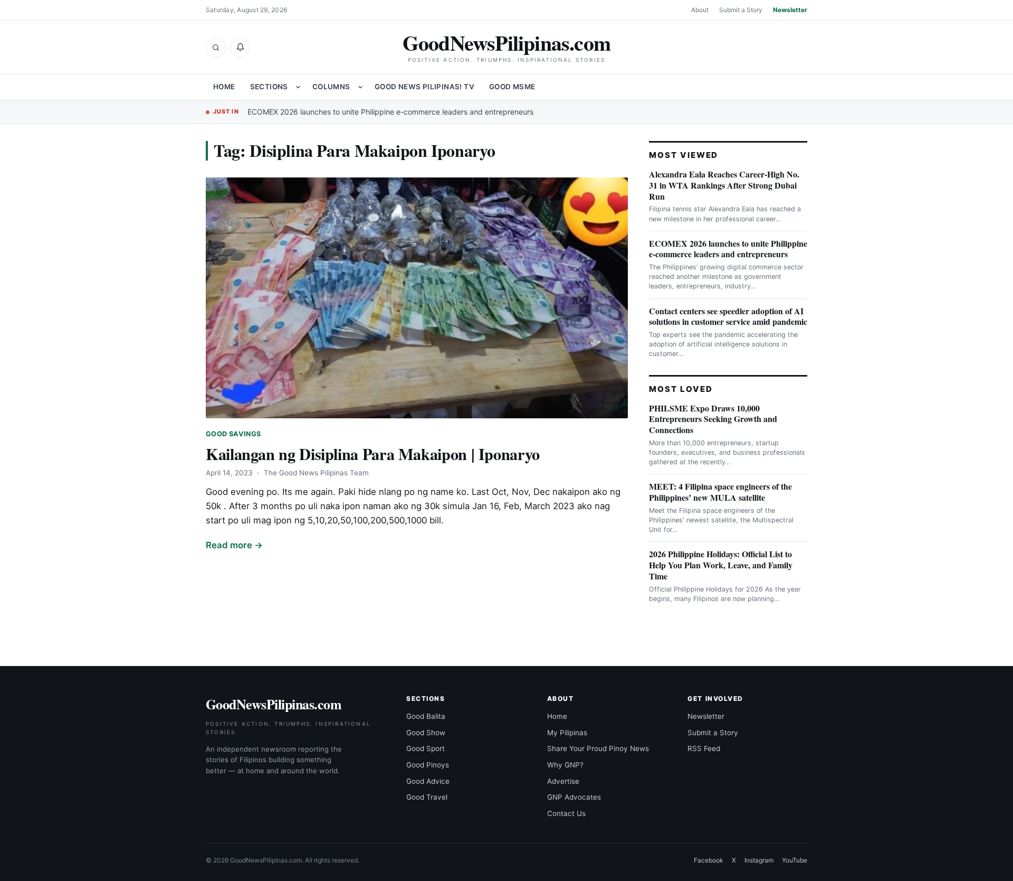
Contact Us (566, 813)
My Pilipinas (567, 732)
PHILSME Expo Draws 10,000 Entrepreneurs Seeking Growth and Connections (713, 419)
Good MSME (512, 86)
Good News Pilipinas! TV (424, 86)
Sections (269, 86)
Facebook (708, 860)
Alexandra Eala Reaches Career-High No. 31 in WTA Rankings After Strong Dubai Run (724, 185)
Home (224, 86)
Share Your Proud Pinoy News (598, 748)
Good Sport (425, 748)
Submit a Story (740, 10)
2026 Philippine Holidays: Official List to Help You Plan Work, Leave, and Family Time (720, 565)
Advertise (563, 781)
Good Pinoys (427, 765)
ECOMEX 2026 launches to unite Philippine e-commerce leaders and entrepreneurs (390, 111)
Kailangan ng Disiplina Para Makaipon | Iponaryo (373, 453)
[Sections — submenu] (298, 87)
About (700, 10)
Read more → (234, 545)
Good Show (425, 732)
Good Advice (428, 781)
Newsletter (790, 10)
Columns (331, 86)
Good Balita (425, 716)
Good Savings (233, 434)
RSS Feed (703, 748)
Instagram (758, 860)
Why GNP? (565, 765)
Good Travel (426, 797)
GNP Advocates (574, 797)
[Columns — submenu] (360, 87)
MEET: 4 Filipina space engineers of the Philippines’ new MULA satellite (720, 491)
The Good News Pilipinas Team (316, 472)
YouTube (794, 860)
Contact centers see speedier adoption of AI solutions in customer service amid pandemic (728, 316)
